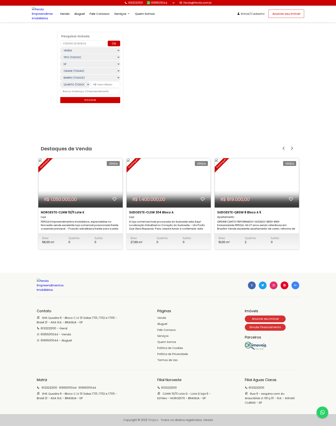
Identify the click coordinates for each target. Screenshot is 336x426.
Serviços (163, 336)
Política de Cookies (170, 348)
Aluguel (79, 14)
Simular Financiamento (265, 327)
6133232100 (135, 3)
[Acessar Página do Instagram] (273, 285)
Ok (114, 43)
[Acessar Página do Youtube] (284, 285)
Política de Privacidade (172, 354)
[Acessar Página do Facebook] (252, 285)
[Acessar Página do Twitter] (263, 285)
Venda (64, 14)
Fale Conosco (99, 14)
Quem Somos (145, 14)
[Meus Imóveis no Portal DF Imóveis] (255, 349)
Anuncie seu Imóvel (286, 14)
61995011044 (159, 3)
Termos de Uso (167, 360)
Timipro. (153, 420)
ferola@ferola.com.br (197, 3)
